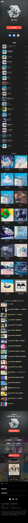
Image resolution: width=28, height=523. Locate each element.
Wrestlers (21, 186)
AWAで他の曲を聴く (14, 430)
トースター (21, 257)
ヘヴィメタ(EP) (7, 275)
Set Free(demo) (21, 293)
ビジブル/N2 (7, 169)
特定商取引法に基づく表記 (16, 507)
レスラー (7, 204)
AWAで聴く (14, 27)
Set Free (6, 483)
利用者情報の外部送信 (5, 507)
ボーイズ (7, 240)
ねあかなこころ (7, 222)
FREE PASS (21, 169)
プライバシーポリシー (11, 505)
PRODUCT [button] (4, 489)
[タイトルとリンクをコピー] (18, 35)
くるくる (7, 186)
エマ (21, 240)
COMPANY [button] (4, 493)
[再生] (4, 46)
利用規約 (2, 505)
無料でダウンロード (14, 455)
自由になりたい (21, 222)
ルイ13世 (20, 275)
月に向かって (7, 257)
